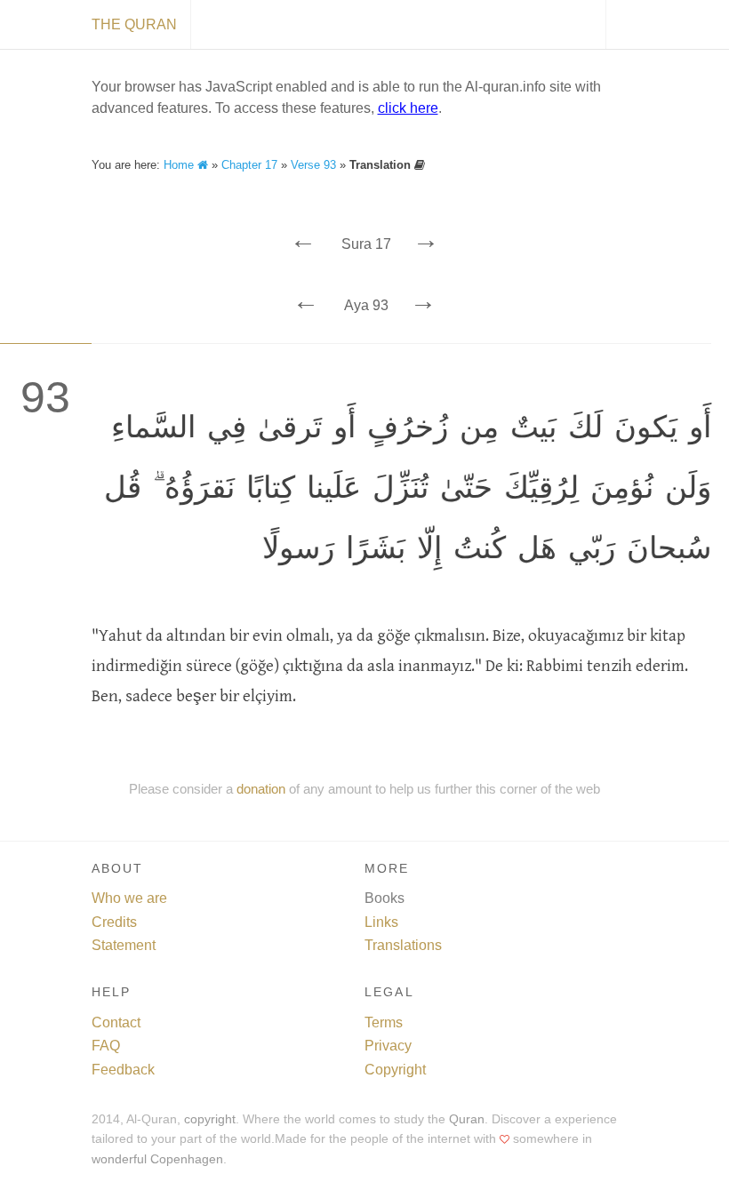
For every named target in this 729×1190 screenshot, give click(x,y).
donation (260, 788)
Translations (403, 945)
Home (180, 165)
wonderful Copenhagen (157, 1159)
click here (408, 108)
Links (381, 922)
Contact (116, 1022)
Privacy (388, 1045)
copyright (210, 1119)
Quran (467, 1119)
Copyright (395, 1069)
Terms (383, 1022)
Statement (124, 945)
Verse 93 (313, 165)
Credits (114, 922)
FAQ (106, 1045)
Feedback (123, 1069)
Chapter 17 (249, 165)
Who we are (129, 898)
